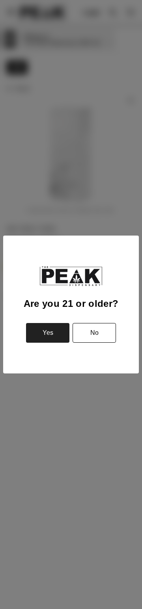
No (94, 332)
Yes (48, 332)
